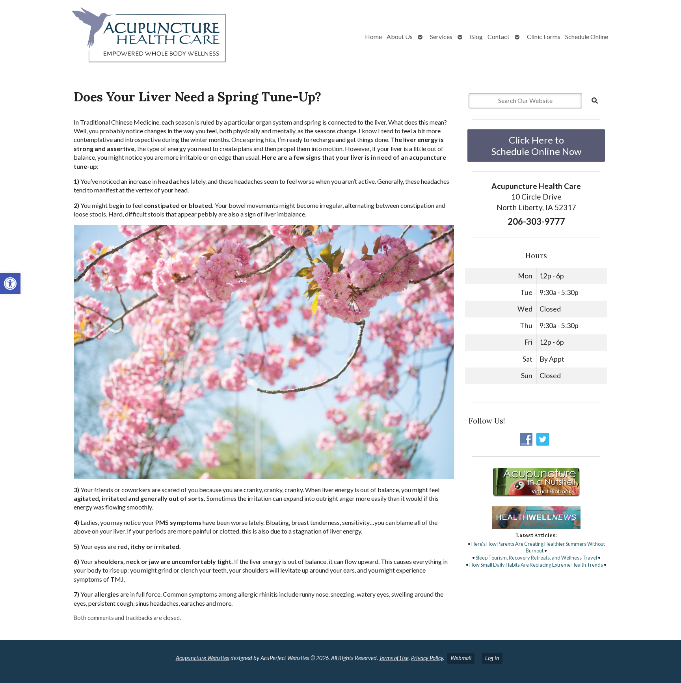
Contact (498, 36)
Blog (476, 36)
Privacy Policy (427, 658)
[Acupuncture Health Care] (120, 36)
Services (441, 36)
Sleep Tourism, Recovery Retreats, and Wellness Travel (536, 557)
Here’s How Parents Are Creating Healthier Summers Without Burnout (538, 547)
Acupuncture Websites (202, 658)
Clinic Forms (543, 36)
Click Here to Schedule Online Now (536, 145)
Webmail (460, 658)
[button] (10, 283)
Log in (492, 658)
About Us (400, 36)
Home (373, 36)
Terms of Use (394, 658)
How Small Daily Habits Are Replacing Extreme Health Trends (536, 565)
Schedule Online (586, 36)
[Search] (594, 100)
